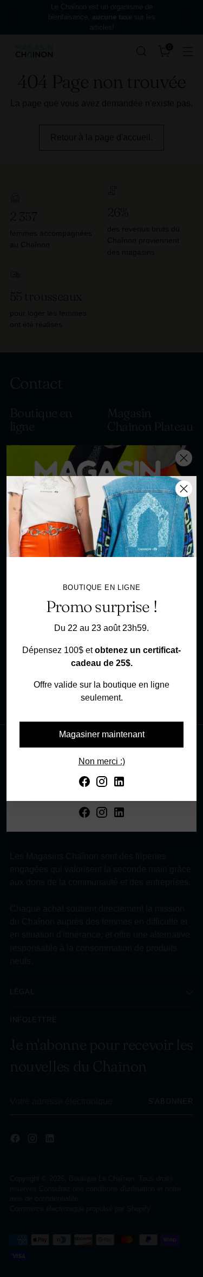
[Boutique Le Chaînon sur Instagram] (101, 783)
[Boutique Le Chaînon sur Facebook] (84, 783)
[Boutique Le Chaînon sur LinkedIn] (119, 783)
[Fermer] (183, 488)
